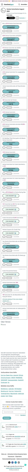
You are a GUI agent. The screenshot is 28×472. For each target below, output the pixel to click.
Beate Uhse (9, 375)
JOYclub (21, 375)
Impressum (11, 456)
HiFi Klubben (18, 389)
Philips (10, 396)
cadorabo (11, 389)
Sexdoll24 (20, 380)
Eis (8, 382)
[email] (19, 462)
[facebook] (12, 462)
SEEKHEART (4, 380)
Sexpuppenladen (12, 380)
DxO (7, 396)
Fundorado (4, 382)
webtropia (21, 393)
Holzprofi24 (17, 391)
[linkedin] (15, 462)
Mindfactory (4, 389)
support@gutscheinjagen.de (14, 468)
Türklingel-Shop (5, 393)
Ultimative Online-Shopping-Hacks (17, 454)
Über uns (3, 454)
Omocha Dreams (6, 377)
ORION (13, 377)
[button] (10, 27)
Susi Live (3, 375)
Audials (3, 396)
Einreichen (11, 18)
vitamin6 (15, 375)
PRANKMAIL (19, 377)
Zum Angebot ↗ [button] (11, 196)
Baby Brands (13, 393)
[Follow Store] (17, 18)
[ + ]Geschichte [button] (16, 31)
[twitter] (9, 462)
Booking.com (4, 391)
